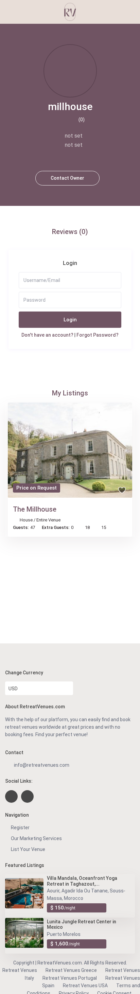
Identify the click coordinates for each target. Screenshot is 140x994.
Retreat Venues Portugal (69, 978)
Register (20, 827)
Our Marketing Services (36, 838)
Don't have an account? (47, 335)
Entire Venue (48, 519)
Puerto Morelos (64, 934)
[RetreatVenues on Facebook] (11, 796)
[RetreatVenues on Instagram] (27, 796)
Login (70, 320)
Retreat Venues (19, 970)
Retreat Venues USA (85, 985)
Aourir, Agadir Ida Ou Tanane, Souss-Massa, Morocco (86, 894)
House (26, 519)
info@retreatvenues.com (41, 765)
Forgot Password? (97, 335)
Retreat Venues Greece (71, 970)
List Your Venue (28, 849)
